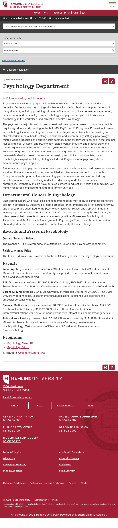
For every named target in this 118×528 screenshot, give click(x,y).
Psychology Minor (18, 347)
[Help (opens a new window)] (112, 81)
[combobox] (59, 26)
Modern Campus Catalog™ (90, 514)
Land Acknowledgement (17, 397)
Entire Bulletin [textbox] (11, 43)
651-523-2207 (67, 420)
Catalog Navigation (18, 70)
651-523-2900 (68, 431)
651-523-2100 (11, 431)
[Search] (113, 51)
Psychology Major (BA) (20, 343)
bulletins (20, 514)
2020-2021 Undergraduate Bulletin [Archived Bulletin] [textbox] (29, 26)
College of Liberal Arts (31, 98)
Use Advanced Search (13, 60)
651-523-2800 (11, 420)
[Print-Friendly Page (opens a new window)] (105, 81)
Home (6, 18)
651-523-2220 (12, 441)
